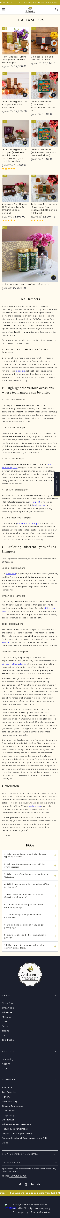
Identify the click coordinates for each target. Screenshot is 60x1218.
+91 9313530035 (18, 1175)
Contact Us (8, 1110)
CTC (4, 1035)
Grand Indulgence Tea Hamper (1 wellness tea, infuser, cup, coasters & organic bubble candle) (15, 155)
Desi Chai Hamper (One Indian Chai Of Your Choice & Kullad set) (43, 106)
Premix (5, 1026)
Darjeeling (8, 1059)
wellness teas (39, 505)
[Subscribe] (56, 1163)
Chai (4, 1021)
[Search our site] (56, 9)
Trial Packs (8, 1039)
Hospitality (8, 1115)
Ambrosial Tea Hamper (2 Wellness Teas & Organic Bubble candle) (15, 208)
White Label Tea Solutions (16, 1124)
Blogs (5, 1142)
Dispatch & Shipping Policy (17, 1133)
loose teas (11, 573)
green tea (20, 371)
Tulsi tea (6, 642)
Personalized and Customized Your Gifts (25, 1138)
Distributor (8, 1119)
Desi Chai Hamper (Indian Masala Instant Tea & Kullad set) (43, 152)
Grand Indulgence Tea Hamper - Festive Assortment (15, 104)
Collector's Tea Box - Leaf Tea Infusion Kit (43, 58)
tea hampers (35, 806)
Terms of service (40, 1212)
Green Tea (8, 1007)
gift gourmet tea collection (14, 664)
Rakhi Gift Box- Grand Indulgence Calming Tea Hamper (14, 59)
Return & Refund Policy (15, 1128)
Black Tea (7, 1003)
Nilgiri (5, 1068)
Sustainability (9, 1101)
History (6, 1096)
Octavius (25, 1204)
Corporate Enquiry (57, 484)
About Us (7, 1087)
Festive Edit (34, 502)
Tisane (5, 1030)
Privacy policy (20, 1212)
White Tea (7, 1012)
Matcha (6, 1017)
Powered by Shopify (21, 1208)
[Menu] (3, 9)
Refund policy (42, 1208)
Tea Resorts (9, 1092)
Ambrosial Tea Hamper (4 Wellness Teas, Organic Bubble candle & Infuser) (44, 208)
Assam (6, 1063)
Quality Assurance (12, 1105)
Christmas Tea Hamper (28, 523)
